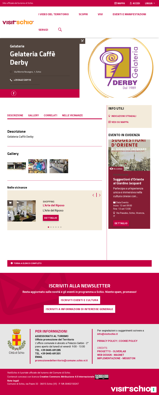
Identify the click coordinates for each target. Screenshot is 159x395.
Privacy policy (107, 341)
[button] (48, 227)
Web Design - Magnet (110, 354)
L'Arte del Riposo (53, 205)
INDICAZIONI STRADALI (123, 116)
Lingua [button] (149, 3)
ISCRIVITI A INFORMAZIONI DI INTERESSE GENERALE (79, 309)
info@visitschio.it (107, 334)
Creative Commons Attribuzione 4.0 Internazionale (67, 376)
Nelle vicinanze (72, 115)
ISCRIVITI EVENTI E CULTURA (79, 300)
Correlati (50, 115)
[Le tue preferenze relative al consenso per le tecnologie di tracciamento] (154, 390)
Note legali (13, 380)
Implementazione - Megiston (116, 358)
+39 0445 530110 (22, 80)
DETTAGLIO (50, 218)
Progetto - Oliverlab (111, 351)
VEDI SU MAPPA (119, 122)
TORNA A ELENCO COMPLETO (27, 263)
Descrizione (15, 115)
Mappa (121, 3)
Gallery (33, 115)
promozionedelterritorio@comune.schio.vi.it (61, 360)
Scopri (83, 14)
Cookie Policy (128, 341)
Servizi (43, 30)
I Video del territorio (54, 14)
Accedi (136, 3)
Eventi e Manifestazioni (129, 14)
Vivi (100, 14)
